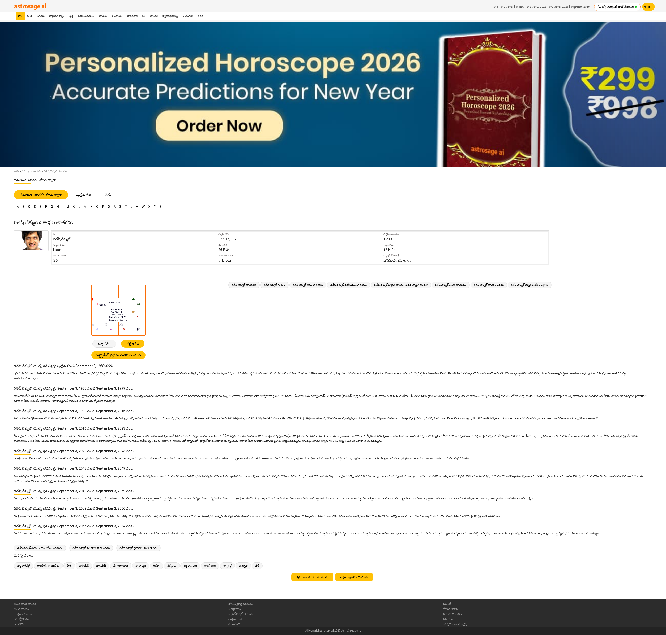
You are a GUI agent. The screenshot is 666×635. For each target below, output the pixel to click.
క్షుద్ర (71, 16)
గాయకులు (210, 565)
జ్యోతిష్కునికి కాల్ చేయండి (616, 7)
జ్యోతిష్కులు (190, 565)
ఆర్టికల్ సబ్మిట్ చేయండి (240, 614)
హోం (495, 6)
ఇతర (200, 16)
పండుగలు (188, 16)
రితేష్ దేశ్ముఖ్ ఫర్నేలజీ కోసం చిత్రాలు (529, 284)
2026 (29, 16)
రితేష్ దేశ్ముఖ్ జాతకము (244, 284)
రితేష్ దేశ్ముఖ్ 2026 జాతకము (451, 284)
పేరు (108, 195)
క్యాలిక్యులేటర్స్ (170, 16)
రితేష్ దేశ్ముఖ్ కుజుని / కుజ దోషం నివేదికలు (40, 548)
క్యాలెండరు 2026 (580, 6)
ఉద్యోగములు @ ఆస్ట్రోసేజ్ (457, 624)
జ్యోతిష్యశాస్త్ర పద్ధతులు (240, 604)
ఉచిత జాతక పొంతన (25, 604)
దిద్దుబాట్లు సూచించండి (354, 577)
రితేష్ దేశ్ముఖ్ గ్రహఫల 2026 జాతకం (138, 548)
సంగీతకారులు (120, 565)
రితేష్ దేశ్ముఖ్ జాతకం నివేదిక (489, 284)
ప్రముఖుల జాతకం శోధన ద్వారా (41, 195)
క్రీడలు (156, 565)
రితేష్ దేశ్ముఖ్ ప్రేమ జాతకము (308, 284)
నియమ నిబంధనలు (453, 614)
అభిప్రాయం (234, 609)
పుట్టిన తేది (83, 195)
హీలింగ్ (103, 16)
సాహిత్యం (140, 565)
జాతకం (41, 16)
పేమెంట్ (447, 604)
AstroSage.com (350, 630)
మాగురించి (234, 624)
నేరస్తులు (171, 565)
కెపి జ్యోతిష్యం (21, 619)
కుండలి (520, 6)
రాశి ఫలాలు (507, 6)
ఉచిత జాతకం (21, 609)
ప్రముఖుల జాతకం (31, 171)
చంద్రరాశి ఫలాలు (23, 614)
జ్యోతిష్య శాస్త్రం (57, 16)
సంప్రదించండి (235, 619)
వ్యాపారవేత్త (23, 565)
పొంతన (154, 16)
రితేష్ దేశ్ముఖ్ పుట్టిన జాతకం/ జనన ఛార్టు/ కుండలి (401, 284)
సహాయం (448, 619)
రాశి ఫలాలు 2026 (536, 6)
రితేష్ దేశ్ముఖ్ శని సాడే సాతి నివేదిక (91, 548)
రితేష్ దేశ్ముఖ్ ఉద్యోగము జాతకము (348, 284)
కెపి (144, 16)
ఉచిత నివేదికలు (86, 16)
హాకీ (257, 565)
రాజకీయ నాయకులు (48, 565)
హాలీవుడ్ (84, 565)
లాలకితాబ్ (132, 16)
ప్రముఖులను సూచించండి (312, 577)
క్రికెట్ (69, 565)
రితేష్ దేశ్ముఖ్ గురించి (274, 284)
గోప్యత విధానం (451, 609)
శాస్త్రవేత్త (227, 565)
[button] (50, 94)
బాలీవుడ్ (101, 565)
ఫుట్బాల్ (243, 565)
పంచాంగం (117, 16)
